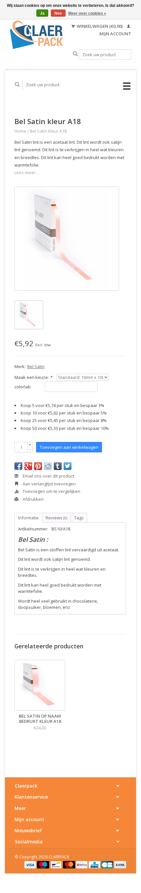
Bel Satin (36, 366)
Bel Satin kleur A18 (48, 131)
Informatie (28, 518)
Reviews (56, 518)
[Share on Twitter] (67, 466)
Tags (79, 518)
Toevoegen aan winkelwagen (69, 447)
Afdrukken (33, 499)
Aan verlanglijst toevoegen (49, 484)
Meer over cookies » (87, 13)
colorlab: (22, 387)
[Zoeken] (75, 54)
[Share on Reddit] (48, 466)
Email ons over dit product (48, 476)
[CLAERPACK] (36, 35)
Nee (58, 13)
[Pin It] (38, 466)
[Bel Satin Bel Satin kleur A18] (67, 238)
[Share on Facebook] (18, 466)
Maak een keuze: (33, 377)
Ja (42, 13)
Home (20, 131)
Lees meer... (26, 172)
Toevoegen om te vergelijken (51, 491)
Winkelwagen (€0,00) (100, 26)
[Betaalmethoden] (30, 864)
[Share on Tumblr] (58, 466)
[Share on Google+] (28, 466)
